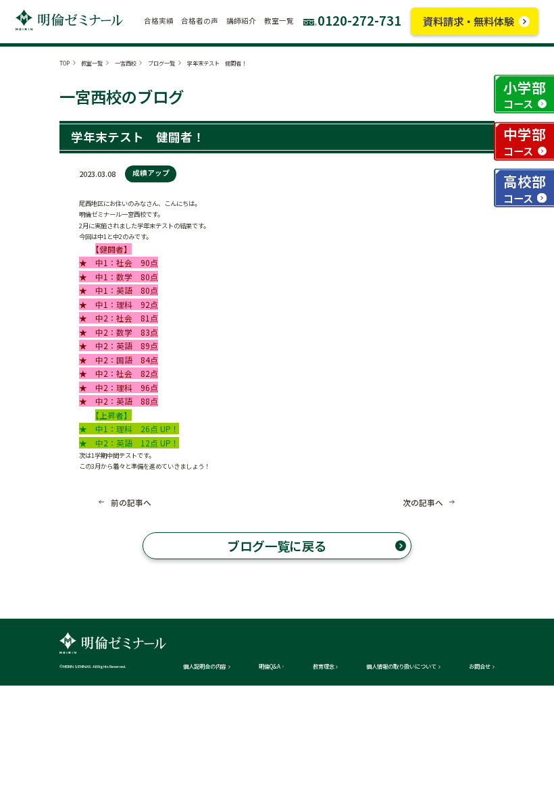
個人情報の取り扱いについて (401, 666)
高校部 (524, 188)
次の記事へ (423, 502)
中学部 (524, 141)
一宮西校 (125, 63)
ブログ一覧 (161, 63)
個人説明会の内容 (204, 666)
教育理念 (323, 666)
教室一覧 (92, 63)
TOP (64, 63)
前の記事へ (131, 502)
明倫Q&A (269, 666)
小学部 (524, 94)
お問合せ (479, 666)
